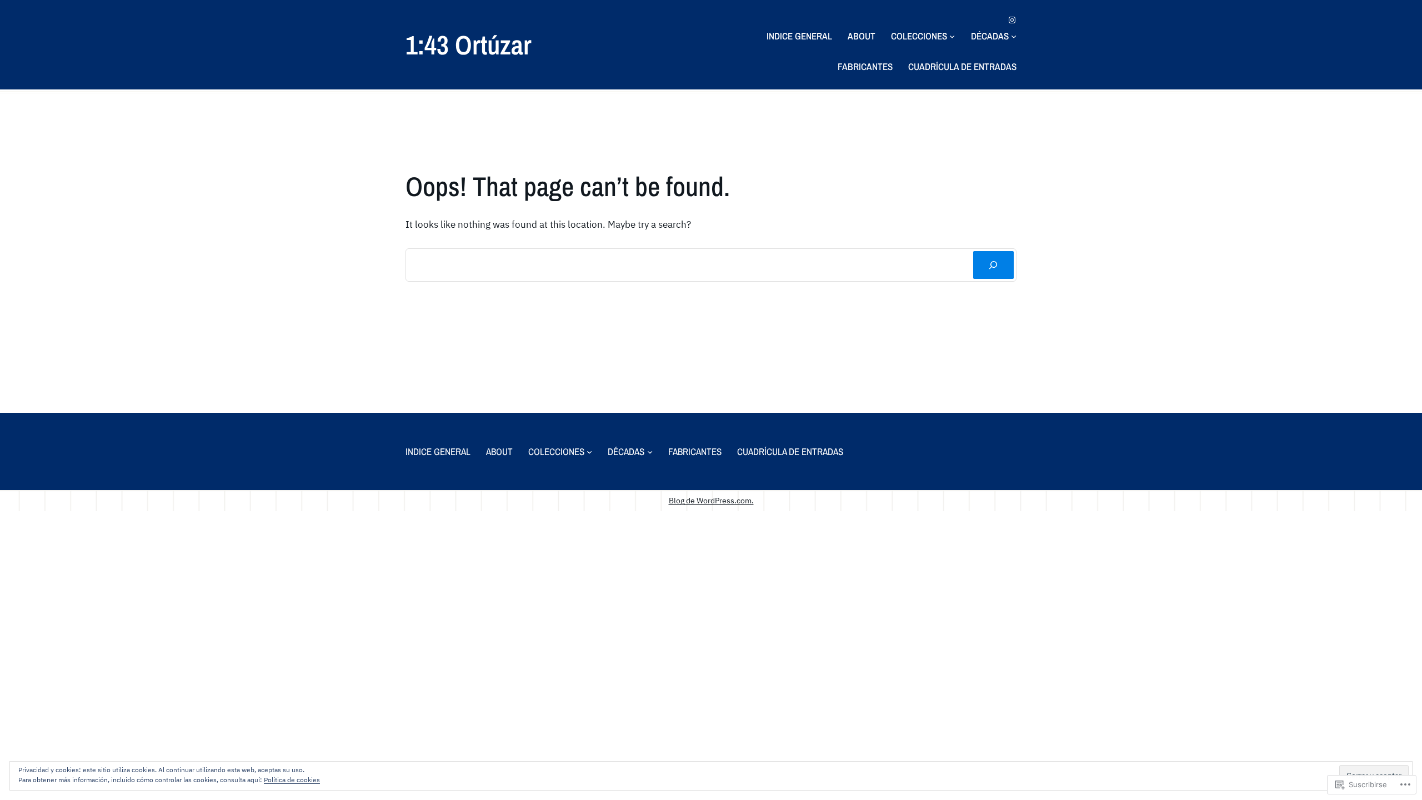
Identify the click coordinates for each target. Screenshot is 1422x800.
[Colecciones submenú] (952, 36)
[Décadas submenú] (1014, 36)
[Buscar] (993, 265)
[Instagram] (1012, 20)
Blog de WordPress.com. (711, 500)
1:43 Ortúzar (468, 45)
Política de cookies (292, 780)
